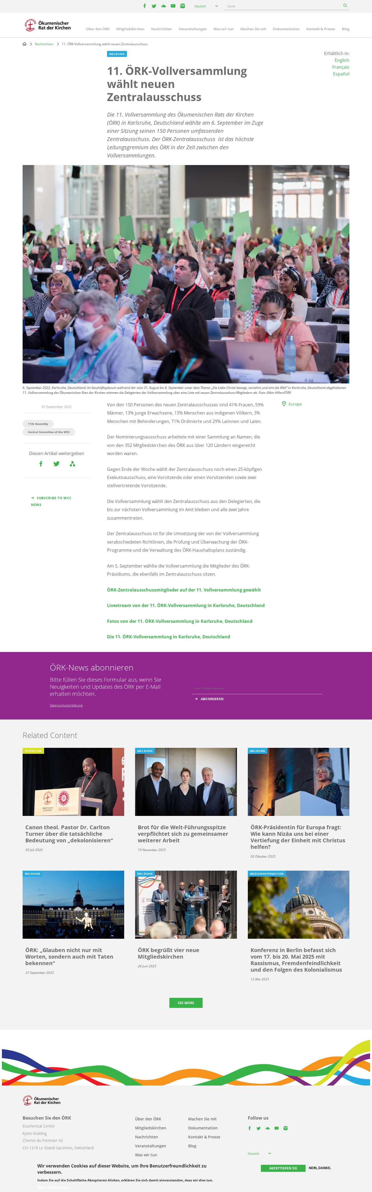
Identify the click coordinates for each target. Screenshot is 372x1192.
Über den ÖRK (97, 28)
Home (24, 44)
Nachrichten (161, 28)
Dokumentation (286, 28)
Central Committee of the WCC (49, 432)
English (342, 60)
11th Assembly (38, 424)
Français (340, 67)
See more (186, 1003)
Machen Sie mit (253, 28)
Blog (345, 28)
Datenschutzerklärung (66, 705)
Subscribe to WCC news (51, 501)
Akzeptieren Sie (283, 1168)
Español (341, 74)
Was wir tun (224, 28)
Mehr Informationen (53, 1187)
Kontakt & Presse (320, 28)
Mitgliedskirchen (130, 28)
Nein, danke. (320, 1168)
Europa (295, 404)
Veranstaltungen (193, 28)
